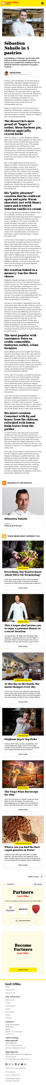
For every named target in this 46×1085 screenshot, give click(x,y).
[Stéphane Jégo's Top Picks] (23, 733)
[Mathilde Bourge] (6, 73)
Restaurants (9, 1000)
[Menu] (42, 3)
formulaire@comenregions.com (17, 1059)
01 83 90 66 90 (10, 1057)
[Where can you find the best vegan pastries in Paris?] (23, 841)
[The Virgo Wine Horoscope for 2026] (23, 786)
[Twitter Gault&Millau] (13, 1064)
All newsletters (10, 1072)
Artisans (8, 1018)
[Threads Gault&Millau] (25, 1064)
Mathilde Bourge (15, 72)
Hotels (7, 1015)
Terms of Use (10, 993)
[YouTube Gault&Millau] (22, 1064)
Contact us (9, 1034)
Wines (7, 1003)
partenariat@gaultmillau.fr (15, 1048)
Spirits (7, 1009)
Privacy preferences (12, 1075)
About (7, 987)
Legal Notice (10, 990)
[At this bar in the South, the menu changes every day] (23, 678)
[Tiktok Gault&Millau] (19, 1064)
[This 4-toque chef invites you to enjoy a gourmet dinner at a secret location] (23, 619)
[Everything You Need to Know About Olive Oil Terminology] (23, 566)
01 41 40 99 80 (16, 1032)
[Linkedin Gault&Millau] (16, 1064)
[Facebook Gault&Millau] (6, 1064)
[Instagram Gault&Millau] (9, 1064)
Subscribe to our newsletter (15, 1068)
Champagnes (10, 1006)
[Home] (13, 2)
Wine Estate (9, 1012)
